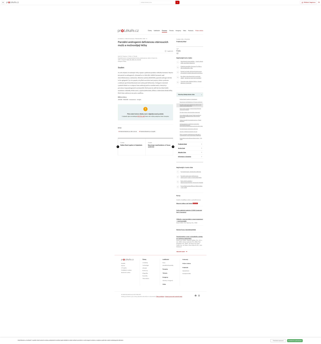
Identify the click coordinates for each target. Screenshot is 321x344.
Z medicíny (145, 263)
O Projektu (124, 268)
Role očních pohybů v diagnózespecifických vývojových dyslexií (190, 109)
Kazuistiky (145, 276)
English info (170, 51)
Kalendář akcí (185, 271)
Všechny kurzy (180, 251)
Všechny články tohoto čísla (186, 94)
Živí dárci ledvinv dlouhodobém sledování (190, 112)
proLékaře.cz (9, 3)
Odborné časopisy (129, 38)
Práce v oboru (199, 31)
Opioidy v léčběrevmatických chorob (188, 131)
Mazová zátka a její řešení (184, 203)
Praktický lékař (138, 38)
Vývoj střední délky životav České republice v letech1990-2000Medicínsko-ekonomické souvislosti (190, 116)
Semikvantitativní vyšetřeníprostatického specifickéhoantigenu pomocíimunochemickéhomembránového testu (191, 125)
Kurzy (164, 263)
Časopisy (164, 31)
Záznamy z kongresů (168, 280)
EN (319, 2)
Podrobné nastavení (278, 340)
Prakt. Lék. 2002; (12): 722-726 (134, 59)
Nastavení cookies (125, 272)
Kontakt (123, 263)
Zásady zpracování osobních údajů (173, 296)
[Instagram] (199, 295)
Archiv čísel (181, 148)
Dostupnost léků (186, 273)
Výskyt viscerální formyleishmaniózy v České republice (190, 121)
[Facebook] (195, 295)
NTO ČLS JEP (141, 116)
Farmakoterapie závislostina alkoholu (189, 129)
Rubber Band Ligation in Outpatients (131, 145)
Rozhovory (145, 270)
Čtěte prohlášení (160, 296)
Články (150, 31)
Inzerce (123, 265)
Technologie (145, 265)
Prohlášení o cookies (126, 270)
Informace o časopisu (184, 156)
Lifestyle (144, 268)
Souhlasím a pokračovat (295, 340)
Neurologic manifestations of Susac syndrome (159, 146)
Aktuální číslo (182, 152)
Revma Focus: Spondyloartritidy (186, 230)
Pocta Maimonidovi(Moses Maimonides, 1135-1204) (191, 139)
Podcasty (190, 31)
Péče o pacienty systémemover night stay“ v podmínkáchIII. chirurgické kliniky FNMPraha (190, 135)
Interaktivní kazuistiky (168, 265)
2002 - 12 (145, 38)
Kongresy (178, 31)
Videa (184, 31)
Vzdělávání (157, 31)
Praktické (185, 267)
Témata (171, 31)
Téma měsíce (145, 278)
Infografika (145, 273)
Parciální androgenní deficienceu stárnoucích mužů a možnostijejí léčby (190, 105)
